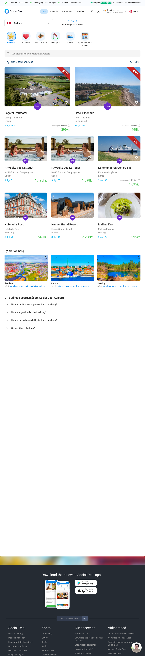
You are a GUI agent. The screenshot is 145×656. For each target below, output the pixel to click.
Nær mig (54, 11)
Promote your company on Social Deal (120, 643)
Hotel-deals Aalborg (17, 646)
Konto (44, 642)
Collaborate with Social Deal (121, 633)
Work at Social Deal (117, 649)
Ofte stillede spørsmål (85, 644)
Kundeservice (81, 633)
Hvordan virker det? (17, 650)
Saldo (44, 646)
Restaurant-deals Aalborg (20, 642)
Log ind (45, 637)
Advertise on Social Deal (119, 637)
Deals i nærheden (16, 637)
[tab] (72, 304)
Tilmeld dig (47, 633)
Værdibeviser (48, 650)
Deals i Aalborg (15, 633)
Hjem (44, 11)
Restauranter (67, 11)
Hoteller (80, 11)
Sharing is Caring (83, 653)
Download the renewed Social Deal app (89, 639)
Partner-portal (114, 653)
